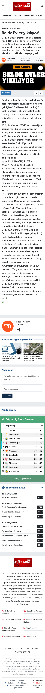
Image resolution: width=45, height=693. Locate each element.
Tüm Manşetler (32, 628)
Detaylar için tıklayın (22, 479)
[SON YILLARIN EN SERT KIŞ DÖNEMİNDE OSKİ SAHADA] (11, 349)
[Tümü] (42, 410)
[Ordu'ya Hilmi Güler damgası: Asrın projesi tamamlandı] (33, 349)
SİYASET (17, 16)
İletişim (11, 683)
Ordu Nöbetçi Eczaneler (8, 612)
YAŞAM (18, 652)
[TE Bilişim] (8, 326)
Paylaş (7, 93)
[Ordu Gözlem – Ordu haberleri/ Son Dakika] (22, 6)
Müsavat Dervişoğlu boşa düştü (19, 22)
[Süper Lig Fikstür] (42, 488)
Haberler (5, 29)
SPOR (39, 16)
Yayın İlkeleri (17, 688)
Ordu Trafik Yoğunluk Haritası (33, 621)
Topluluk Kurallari (17, 685)
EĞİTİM (26, 652)
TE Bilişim (20, 324)
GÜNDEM (6, 16)
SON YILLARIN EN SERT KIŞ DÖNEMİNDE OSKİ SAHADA (11, 358)
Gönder (7, 396)
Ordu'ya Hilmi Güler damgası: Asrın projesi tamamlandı (33, 358)
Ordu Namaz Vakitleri (13, 619)
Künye (23, 683)
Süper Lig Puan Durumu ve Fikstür (9, 629)
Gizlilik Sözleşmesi (16, 680)
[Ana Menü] (3, 6)
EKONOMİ (28, 16)
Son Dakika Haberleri (12, 636)
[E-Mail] (18, 330)
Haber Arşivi (31, 636)
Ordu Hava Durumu (34, 611)
